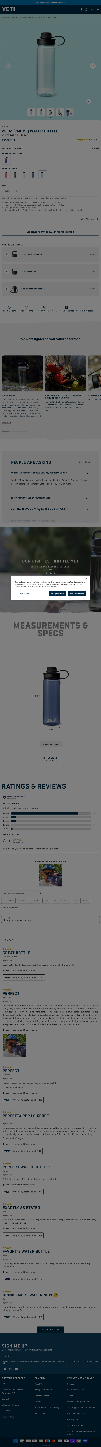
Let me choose (24, 594)
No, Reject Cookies (57, 594)
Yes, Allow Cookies (77, 594)
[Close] (86, 579)
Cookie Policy (56, 584)
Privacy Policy (44, 584)
